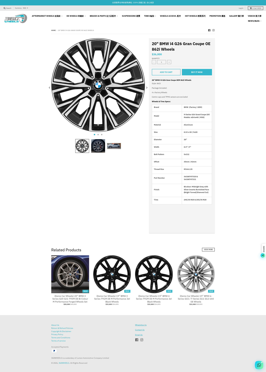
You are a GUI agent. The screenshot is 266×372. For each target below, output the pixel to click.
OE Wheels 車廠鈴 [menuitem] (75, 16)
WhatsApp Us (141, 325)
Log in (241, 8)
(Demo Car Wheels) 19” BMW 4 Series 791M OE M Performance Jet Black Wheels (154, 299)
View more (208, 249)
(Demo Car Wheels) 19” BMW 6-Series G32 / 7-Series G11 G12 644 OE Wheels (196, 299)
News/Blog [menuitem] (253, 21)
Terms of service (58, 341)
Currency (18, 8)
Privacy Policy (57, 334)
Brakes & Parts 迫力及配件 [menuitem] (103, 16)
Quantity (156, 58)
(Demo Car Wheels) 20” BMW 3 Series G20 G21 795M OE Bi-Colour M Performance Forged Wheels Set (70, 299)
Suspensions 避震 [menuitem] (131, 16)
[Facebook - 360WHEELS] (209, 30)
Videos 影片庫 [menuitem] (254, 16)
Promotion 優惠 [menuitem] (217, 16)
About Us (55, 325)
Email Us (139, 335)
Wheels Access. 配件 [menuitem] (170, 16)
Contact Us (139, 330)
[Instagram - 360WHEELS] (213, 30)
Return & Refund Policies (62, 328)
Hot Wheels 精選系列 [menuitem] (195, 16)
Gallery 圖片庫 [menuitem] (236, 16)
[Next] (146, 87)
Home (53, 30)
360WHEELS (64, 363)
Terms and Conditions (60, 337)
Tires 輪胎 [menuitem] (149, 16)
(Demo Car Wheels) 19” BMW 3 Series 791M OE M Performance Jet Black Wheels (112, 299)
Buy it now (197, 72)
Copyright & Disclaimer (61, 331)
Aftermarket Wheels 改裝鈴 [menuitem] (46, 16)
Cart (256, 8)
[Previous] (49, 87)
